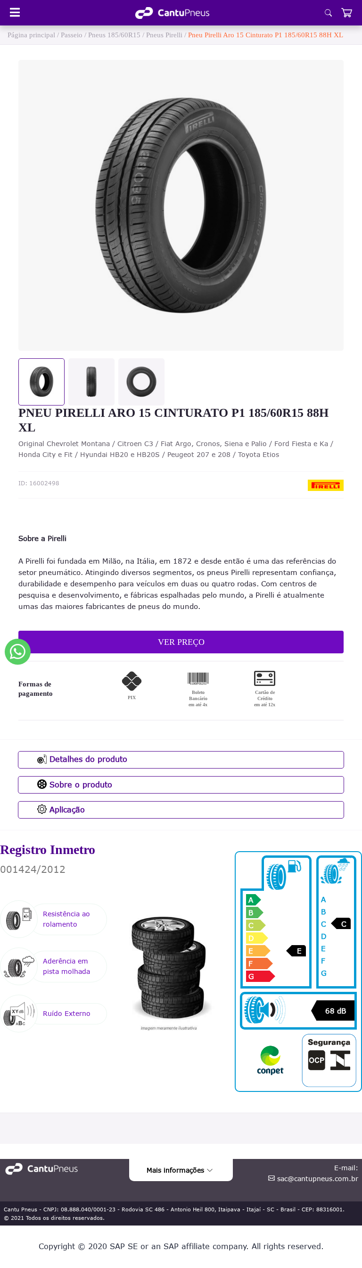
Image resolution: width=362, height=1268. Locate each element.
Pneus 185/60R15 (114, 35)
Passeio (71, 35)
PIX (132, 697)
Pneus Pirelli (164, 35)
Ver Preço (181, 642)
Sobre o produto (79, 784)
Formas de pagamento (35, 688)
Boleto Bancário (198, 698)
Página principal (31, 35)
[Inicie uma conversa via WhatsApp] (18, 652)
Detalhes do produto (87, 759)
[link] (172, 13)
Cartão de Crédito (264, 698)
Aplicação (66, 809)
